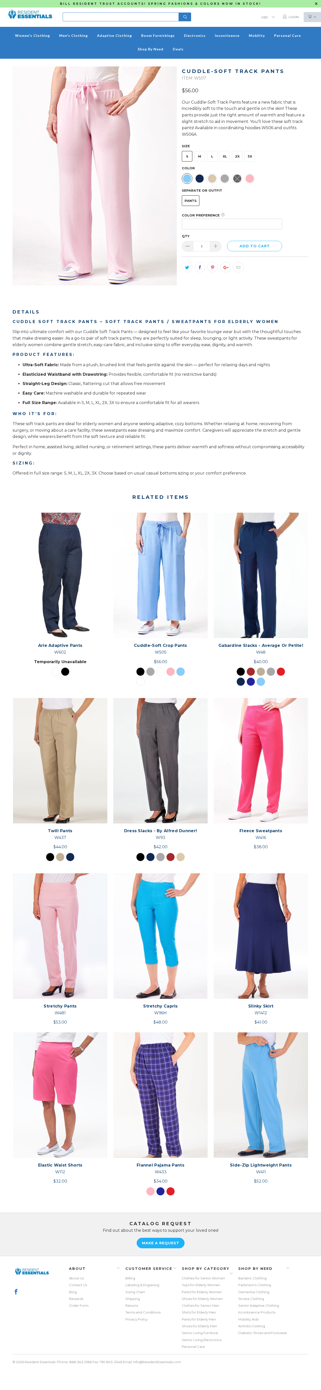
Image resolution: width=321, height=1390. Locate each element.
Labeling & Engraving (142, 1285)
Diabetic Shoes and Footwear (262, 1333)
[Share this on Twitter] (187, 267)
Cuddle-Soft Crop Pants (160, 575)
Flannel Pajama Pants (160, 1095)
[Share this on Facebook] (200, 267)
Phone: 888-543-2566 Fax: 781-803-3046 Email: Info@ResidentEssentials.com (119, 1362)
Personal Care (193, 1347)
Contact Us (78, 1285)
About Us (76, 1278)
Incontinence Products (256, 1312)
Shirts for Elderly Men (199, 1312)
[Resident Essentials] (30, 13)
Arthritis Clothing (251, 1326)
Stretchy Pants (60, 936)
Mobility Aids (248, 1319)
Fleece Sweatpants (260, 760)
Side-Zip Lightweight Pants (260, 1095)
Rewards (76, 1299)
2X (237, 156)
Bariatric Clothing (252, 1278)
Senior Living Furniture (200, 1333)
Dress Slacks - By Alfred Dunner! (160, 760)
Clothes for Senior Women (203, 1278)
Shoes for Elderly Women (202, 1299)
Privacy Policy (136, 1319)
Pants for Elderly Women (202, 1292)
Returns (131, 1305)
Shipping (132, 1299)
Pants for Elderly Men (199, 1319)
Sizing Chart (135, 1292)
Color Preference (201, 215)
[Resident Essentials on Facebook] (16, 1292)
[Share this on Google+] (225, 267)
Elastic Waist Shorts (60, 1095)
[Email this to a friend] (238, 267)
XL (225, 156)
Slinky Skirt (260, 936)
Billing (130, 1278)
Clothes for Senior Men (200, 1305)
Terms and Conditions (142, 1312)
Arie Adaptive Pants (60, 575)
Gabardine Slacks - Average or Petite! (260, 575)
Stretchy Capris (160, 936)
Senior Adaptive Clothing (258, 1305)
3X (250, 156)
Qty (185, 236)
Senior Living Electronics (201, 1340)
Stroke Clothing (251, 1299)
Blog (73, 1292)
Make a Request (160, 1243)
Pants (191, 201)
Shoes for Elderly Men (199, 1326)
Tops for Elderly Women (201, 1285)
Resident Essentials (40, 1362)
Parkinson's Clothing (254, 1285)
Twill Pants (60, 760)
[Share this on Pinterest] (212, 267)
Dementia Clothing (253, 1292)
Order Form (79, 1305)
